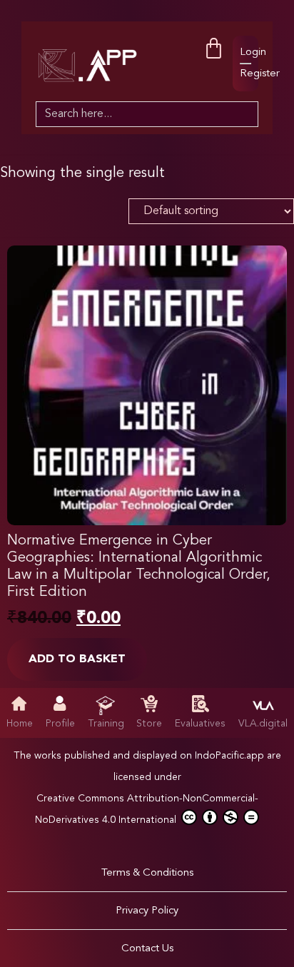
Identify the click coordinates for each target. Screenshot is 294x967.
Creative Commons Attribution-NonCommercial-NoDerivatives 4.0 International (146, 809)
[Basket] (214, 49)
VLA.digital (263, 724)
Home (19, 724)
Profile (60, 724)
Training (106, 724)
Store (149, 724)
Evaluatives (200, 724)
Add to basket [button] (77, 659)
